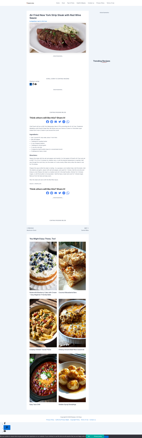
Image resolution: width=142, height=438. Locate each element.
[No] (106, 437)
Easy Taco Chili (35, 404)
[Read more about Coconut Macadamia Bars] (72, 266)
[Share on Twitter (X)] (59, 121)
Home (58, 3)
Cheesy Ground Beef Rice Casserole (71, 349)
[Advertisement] (58, 67)
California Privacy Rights (62, 419)
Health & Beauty (81, 3)
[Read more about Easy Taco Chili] (43, 378)
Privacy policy (98, 436)
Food (63, 3)
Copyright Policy (75, 419)
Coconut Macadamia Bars (68, 292)
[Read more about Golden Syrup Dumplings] (72, 378)
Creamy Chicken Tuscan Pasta (40, 349)
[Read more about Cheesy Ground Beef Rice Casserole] (72, 323)
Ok (89, 436)
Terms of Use (110, 3)
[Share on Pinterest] (51, 121)
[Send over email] (35, 85)
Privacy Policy (100, 3)
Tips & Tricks (70, 3)
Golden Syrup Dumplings (67, 404)
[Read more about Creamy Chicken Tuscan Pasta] (43, 323)
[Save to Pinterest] (31, 84)
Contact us (91, 3)
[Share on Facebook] (33, 85)
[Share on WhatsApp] (67, 121)
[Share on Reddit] (63, 121)
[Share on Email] (55, 121)
